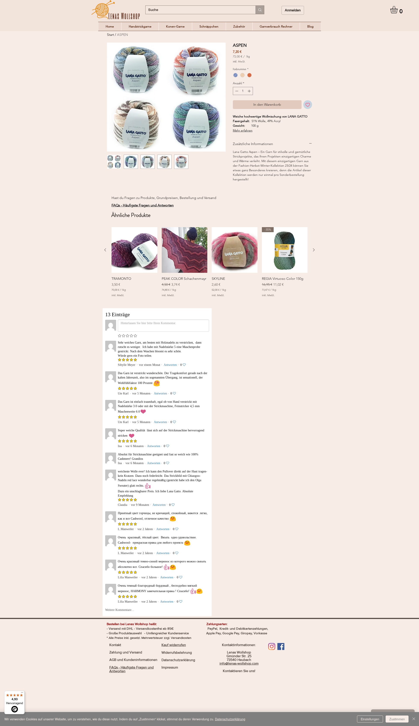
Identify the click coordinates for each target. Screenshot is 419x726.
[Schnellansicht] (134, 250)
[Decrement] (236, 91)
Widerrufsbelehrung (176, 377)
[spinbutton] (243, 91)
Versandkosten (181, 362)
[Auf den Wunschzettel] (307, 104)
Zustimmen (397, 719)
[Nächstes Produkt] (313, 249)
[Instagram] (271, 370)
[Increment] (249, 91)
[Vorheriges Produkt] (105, 249)
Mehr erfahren (242, 130)
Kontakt (115, 369)
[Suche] (260, 10)
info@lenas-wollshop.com (239, 388)
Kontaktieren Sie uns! (239, 395)
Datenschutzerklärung (178, 384)
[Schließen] (413, 719)
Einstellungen (370, 719)
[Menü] (22, 693)
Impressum (169, 392)
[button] (398, 9)
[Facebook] (280, 370)
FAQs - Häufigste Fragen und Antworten (143, 205)
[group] (209, 264)
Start (110, 35)
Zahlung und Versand (125, 377)
